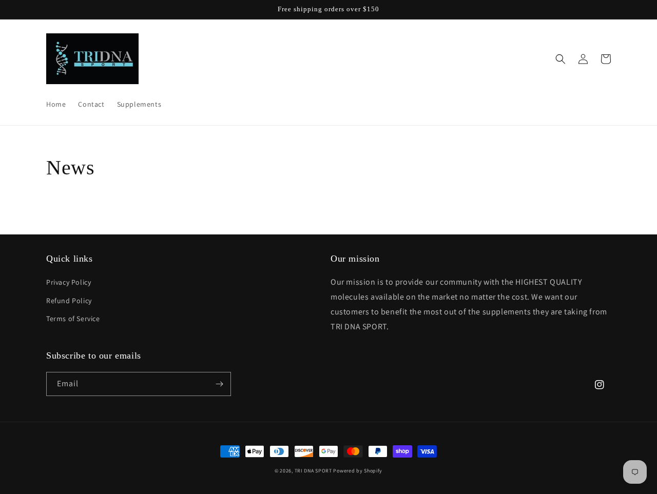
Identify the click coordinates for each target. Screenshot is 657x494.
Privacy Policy (68, 282)
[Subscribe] (219, 384)
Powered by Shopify (357, 470)
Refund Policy (69, 300)
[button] (560, 59)
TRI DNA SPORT (313, 470)
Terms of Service (73, 318)
